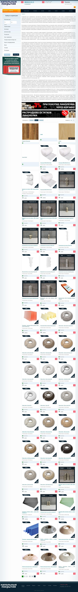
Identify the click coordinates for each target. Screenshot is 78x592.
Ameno (60, 141)
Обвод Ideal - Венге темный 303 (65, 458)
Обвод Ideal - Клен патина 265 (46, 379)
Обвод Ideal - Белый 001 (26, 405)
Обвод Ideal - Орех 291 (44, 405)
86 (32, 576)
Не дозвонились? (28, 4)
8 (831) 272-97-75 (65, 586)
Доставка (35, 10)
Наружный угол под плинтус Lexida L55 (66, 218)
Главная (23, 13)
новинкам (41, 120)
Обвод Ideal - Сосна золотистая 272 (65, 352)
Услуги (56, 10)
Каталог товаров (8, 11)
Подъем (42, 10)
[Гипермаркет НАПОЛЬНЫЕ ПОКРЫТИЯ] (9, 586)
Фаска (5, 45)
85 (29, 576)
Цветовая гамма (7, 31)
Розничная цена (7, 19)
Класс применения (8, 37)
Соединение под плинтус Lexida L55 (47, 245)
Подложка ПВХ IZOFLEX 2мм (45, 162)
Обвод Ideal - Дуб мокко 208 (27, 484)
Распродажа (6, 50)
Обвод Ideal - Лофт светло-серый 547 (66, 325)
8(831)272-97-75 (29, 2)
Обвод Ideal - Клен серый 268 (27, 379)
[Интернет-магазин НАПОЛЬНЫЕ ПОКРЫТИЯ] (10, 3)
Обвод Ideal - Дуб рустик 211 (64, 431)
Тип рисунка (6, 34)
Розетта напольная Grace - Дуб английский (48, 566)
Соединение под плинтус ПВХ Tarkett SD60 (67, 189)
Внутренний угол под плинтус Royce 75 (29, 271)
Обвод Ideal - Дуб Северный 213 (46, 484)
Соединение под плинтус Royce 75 (65, 245)
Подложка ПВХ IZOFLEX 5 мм (46, 189)
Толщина (6, 47)
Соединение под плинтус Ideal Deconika (66, 271)
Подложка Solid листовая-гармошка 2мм (48, 325)
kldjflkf (41, 134)
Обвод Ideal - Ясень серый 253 (64, 405)
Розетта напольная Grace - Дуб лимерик (66, 539)
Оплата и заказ (26, 10)
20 (71, 120)
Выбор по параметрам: (11, 15)
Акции (49, 10)
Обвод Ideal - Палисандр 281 (45, 352)
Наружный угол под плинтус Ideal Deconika (30, 298)
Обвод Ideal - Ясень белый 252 (28, 431)
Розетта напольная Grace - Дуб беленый (29, 566)
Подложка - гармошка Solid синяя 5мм (29, 539)
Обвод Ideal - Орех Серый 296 (46, 458)
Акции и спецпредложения (9, 42)
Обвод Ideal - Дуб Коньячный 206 (28, 458)
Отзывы (63, 10)
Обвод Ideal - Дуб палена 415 (27, 352)
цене (36, 120)
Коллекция (6, 29)
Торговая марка (7, 26)
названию (31, 120)
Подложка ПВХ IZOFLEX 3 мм (64, 162)
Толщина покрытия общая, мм (10, 39)
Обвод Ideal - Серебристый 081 (64, 379)
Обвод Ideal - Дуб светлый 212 (46, 431)
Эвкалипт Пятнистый (26, 141)
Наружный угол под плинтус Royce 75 (47, 271)
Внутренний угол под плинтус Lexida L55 (30, 245)
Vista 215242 (24, 157)
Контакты (70, 10)
